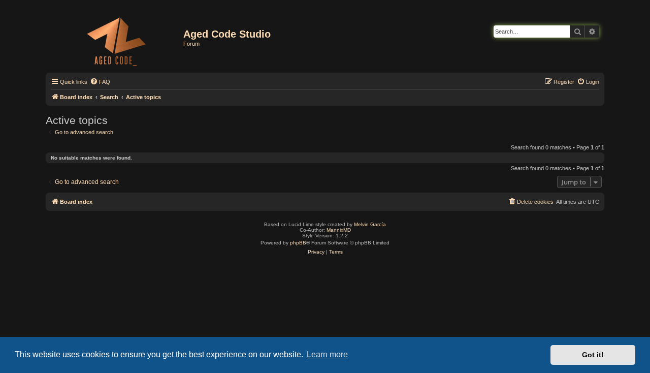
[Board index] (115, 39)
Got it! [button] (593, 355)
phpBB (298, 242)
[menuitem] (100, 82)
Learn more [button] (327, 354)
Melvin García (370, 224)
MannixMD (339, 230)
